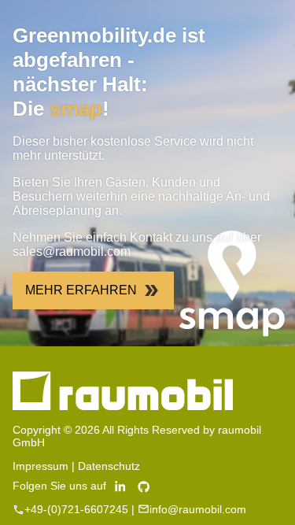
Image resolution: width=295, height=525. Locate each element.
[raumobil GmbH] (123, 406)
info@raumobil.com (197, 509)
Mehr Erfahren (81, 290)
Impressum (40, 466)
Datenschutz (109, 466)
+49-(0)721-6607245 (76, 509)
